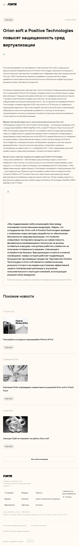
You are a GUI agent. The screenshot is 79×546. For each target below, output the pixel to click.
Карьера (7, 499)
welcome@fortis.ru (69, 494)
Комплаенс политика (38, 525)
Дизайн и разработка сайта (13, 541)
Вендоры (24, 493)
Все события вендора (39, 459)
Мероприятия (9, 505)
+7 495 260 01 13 (67, 491)
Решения (24, 499)
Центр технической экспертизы (48, 499)
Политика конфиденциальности (15, 525)
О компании (8, 493)
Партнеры (25, 505)
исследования (62, 101)
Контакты (39, 505)
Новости (39, 493)
